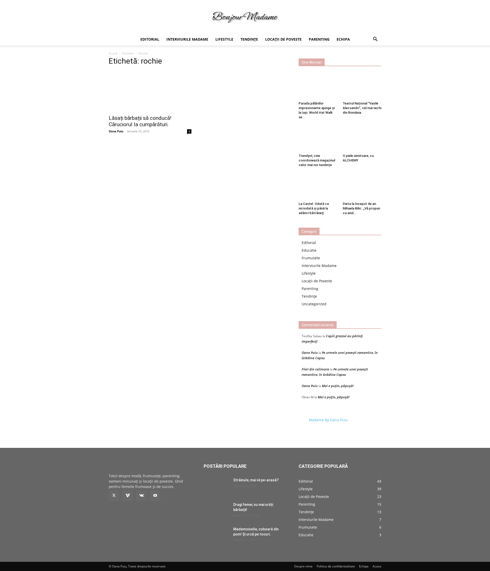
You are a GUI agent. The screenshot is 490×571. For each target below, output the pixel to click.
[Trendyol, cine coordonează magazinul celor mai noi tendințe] (318, 138)
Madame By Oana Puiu (328, 419)
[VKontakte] (141, 496)
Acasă (113, 53)
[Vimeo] (127, 496)
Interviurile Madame (187, 39)
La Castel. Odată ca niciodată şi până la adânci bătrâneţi (314, 208)
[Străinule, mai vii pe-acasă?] (216, 486)
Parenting (319, 39)
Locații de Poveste (283, 39)
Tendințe (249, 39)
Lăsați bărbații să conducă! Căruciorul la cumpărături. (140, 121)
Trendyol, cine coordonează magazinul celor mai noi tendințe (317, 160)
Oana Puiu (116, 131)
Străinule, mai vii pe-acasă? (256, 480)
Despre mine (303, 566)
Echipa (343, 39)
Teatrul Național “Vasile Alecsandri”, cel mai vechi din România (362, 107)
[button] (375, 39)
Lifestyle (224, 39)
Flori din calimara (315, 369)
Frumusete (311, 257)
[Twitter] (114, 496)
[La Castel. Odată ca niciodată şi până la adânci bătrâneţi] (318, 186)
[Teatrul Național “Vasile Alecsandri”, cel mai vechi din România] (362, 86)
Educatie (309, 250)
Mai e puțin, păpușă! (338, 385)
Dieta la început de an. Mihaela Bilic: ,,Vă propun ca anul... (361, 208)
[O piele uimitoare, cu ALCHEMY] (362, 138)
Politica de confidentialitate (336, 566)
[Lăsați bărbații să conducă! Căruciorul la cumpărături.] (150, 91)
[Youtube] (155, 496)
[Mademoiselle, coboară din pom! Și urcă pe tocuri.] (216, 535)
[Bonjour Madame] (245, 17)
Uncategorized (314, 303)
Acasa (377, 566)
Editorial (149, 39)
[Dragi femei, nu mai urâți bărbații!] (216, 511)
